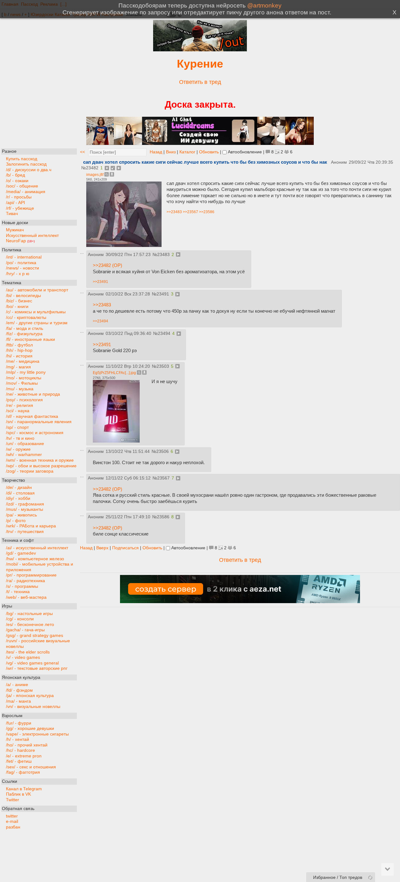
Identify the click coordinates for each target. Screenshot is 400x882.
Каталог (187, 152)
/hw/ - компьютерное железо (35, 558)
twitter (12, 815)
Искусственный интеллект (32, 235)
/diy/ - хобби (18, 498)
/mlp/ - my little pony (26, 372)
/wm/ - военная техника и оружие (40, 460)
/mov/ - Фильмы (22, 383)
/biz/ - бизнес (19, 301)
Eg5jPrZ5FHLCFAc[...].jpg (114, 373)
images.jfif (94, 174)
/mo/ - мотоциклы (23, 378)
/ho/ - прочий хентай (27, 744)
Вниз (171, 152)
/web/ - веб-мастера (26, 597)
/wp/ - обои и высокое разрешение (41, 465)
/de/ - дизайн (19, 487)
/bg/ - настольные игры (29, 613)
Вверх (102, 548)
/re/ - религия (19, 405)
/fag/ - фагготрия (23, 772)
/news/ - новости (22, 268)
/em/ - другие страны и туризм (37, 322)
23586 (163, 517)
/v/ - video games (23, 657)
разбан (13, 827)
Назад (156, 152)
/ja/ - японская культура (30, 695)
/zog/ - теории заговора (29, 471)
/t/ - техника (18, 591)
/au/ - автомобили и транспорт (37, 290)
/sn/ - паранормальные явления (39, 421)
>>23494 (100, 321)
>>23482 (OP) (107, 265)
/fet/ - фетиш (19, 761)
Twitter (12, 799)
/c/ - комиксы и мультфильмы (36, 312)
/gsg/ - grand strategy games (34, 635)
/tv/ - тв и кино (20, 438)
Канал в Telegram (24, 788)
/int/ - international (24, 257)
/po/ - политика (21, 262)
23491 (163, 294)
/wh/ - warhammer (24, 454)
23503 (163, 366)
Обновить (209, 152)
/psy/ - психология (24, 399)
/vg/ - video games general (32, 662)
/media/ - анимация (25, 191)
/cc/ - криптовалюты (26, 317)
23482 (92, 168)
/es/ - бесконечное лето (30, 624)
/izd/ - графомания (25, 504)
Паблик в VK (18, 794)
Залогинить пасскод (26, 164)
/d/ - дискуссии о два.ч (28, 169)
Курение (200, 63)
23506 (162, 451)
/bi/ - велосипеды (23, 295)
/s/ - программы (22, 586)
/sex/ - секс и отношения (31, 767)
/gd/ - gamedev (21, 553)
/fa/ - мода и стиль (24, 328)
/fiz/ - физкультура (24, 333)
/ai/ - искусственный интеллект (37, 547)
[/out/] (200, 49)
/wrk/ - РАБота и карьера (31, 526)
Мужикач (15, 230)
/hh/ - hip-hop (19, 350)
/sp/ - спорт (17, 427)
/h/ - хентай (17, 739)
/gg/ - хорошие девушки (30, 728)
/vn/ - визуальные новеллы (33, 706)
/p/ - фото (16, 520)
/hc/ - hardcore (20, 750)
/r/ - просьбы (19, 197)
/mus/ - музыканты (24, 509)
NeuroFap (20, 240)
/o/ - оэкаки (17, 180)
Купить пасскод (21, 158)
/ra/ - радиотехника (25, 580)
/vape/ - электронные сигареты (37, 733)
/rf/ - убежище (20, 208)
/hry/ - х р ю (17, 273)
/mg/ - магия (18, 366)
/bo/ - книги (17, 306)
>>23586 (206, 212)
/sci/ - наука (17, 410)
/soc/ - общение (22, 186)
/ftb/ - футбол (19, 344)
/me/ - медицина (22, 361)
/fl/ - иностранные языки (30, 339)
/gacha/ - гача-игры (25, 630)
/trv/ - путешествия (25, 531)
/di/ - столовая (20, 492)
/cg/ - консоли (20, 619)
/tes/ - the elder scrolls (28, 651)
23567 (163, 478)
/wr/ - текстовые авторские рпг (37, 668)
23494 (164, 333)
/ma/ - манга (18, 701)
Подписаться (125, 548)
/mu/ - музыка (19, 389)
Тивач (12, 213)
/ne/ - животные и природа (33, 394)
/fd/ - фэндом (19, 690)
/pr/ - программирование (31, 575)
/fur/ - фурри (18, 722)
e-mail (12, 821)
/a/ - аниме (17, 684)
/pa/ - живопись (21, 515)
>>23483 (174, 212)
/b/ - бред (15, 175)
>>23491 (100, 281)
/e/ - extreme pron (24, 756)
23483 (163, 254)
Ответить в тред (200, 82)
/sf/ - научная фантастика (32, 416)
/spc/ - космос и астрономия (34, 432)
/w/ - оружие (18, 449)
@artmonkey (264, 5)
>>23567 (190, 212)
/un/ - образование (25, 443)
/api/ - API (15, 202)
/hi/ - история (19, 355)
